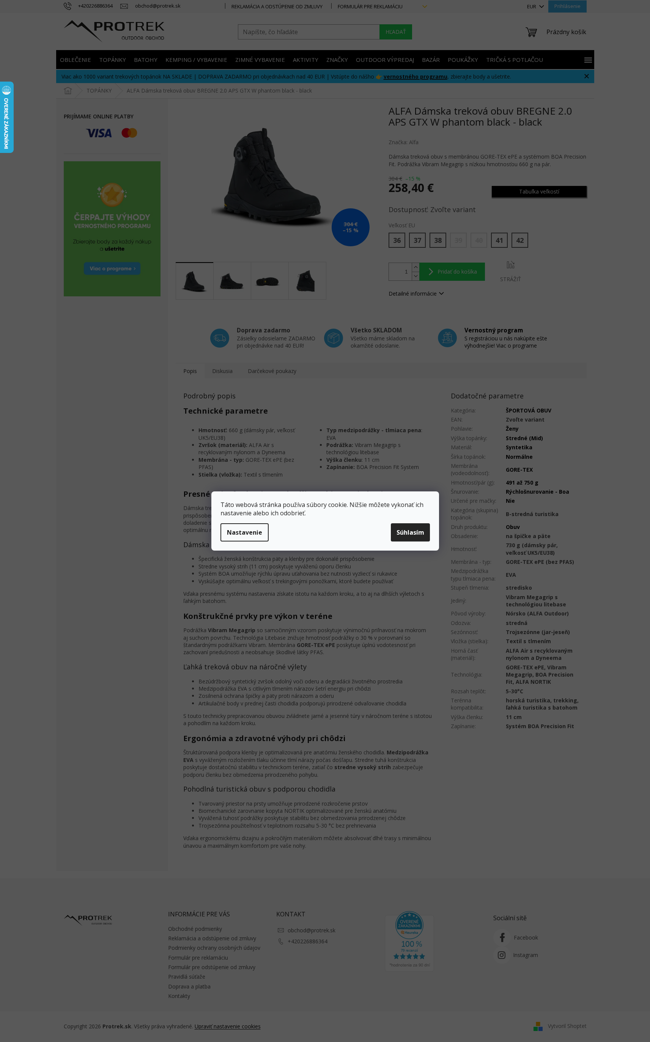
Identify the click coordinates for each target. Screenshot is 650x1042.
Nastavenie (244, 532)
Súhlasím (410, 532)
